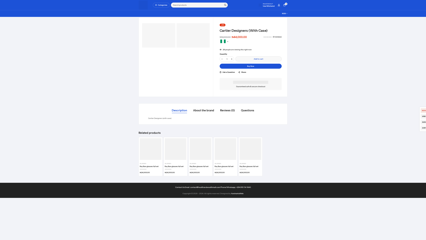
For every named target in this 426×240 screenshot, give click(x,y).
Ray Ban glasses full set (149, 166)
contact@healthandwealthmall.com (205, 187)
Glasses (143, 163)
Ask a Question (229, 72)
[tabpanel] (213, 118)
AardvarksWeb (237, 193)
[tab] (179, 110)
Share (243, 72)
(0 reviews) (277, 37)
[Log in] (279, 5)
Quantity (223, 54)
